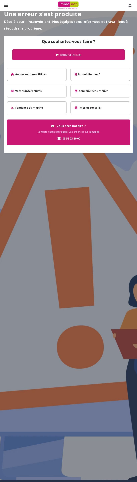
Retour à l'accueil (70, 55)
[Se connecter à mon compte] (130, 5)
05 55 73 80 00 (68, 138)
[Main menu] (6, 5)
